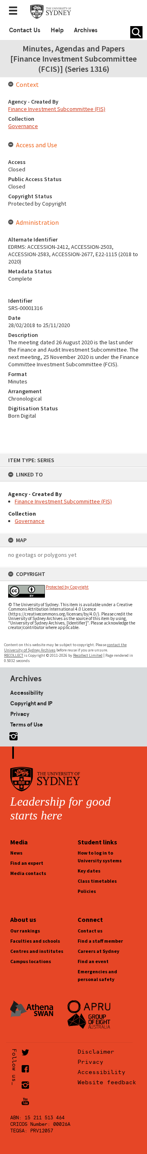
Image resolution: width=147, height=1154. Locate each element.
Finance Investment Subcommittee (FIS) (63, 501)
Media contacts (28, 873)
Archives (86, 30)
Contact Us (24, 30)
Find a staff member (100, 941)
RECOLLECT (13, 655)
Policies (87, 891)
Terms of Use (26, 724)
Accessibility (26, 693)
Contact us (90, 931)
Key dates (89, 871)
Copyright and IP (31, 703)
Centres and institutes (36, 951)
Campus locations (30, 961)
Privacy (19, 714)
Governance (30, 521)
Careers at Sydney (98, 951)
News (16, 853)
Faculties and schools (35, 941)
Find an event (93, 961)
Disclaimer (96, 1051)
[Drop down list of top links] (15, 11)
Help (57, 30)
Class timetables (97, 881)
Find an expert (26, 863)
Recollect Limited (87, 655)
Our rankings (25, 931)
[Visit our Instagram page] (12, 735)
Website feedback (107, 1082)
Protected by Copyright (67, 587)
